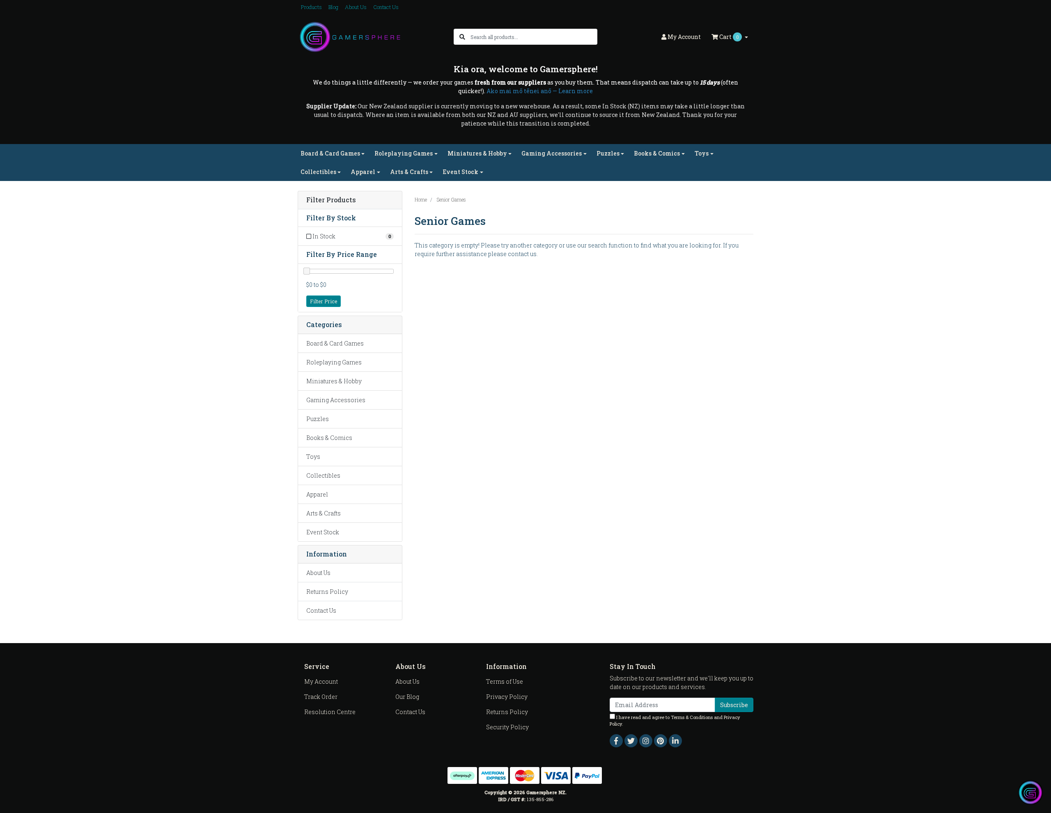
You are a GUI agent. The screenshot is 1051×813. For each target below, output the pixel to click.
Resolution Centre (330, 712)
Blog (333, 7)
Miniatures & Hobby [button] (477, 153)
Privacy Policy (507, 697)
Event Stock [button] (460, 172)
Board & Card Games (335, 343)
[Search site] (462, 37)
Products (311, 7)
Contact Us (386, 7)
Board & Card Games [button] (330, 153)
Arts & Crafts (323, 513)
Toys (313, 456)
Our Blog (407, 697)
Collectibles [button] (318, 172)
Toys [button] (702, 153)
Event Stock (322, 532)
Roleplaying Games (334, 362)
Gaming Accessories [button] (551, 153)
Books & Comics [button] (657, 153)
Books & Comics (329, 438)
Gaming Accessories (335, 400)
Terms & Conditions (692, 717)
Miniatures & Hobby (334, 381)
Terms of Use (504, 681)
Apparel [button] (363, 172)
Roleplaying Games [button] (403, 153)
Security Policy (507, 727)
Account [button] (684, 37)
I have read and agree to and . (675, 720)
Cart (728, 37)
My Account (321, 681)
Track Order (320, 697)
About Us (356, 7)
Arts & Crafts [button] (409, 172)
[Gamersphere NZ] (350, 36)
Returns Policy (327, 591)
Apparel (317, 494)
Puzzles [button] (608, 153)
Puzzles (317, 419)
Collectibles (323, 475)
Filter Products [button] (331, 200)
